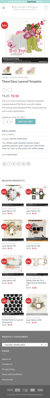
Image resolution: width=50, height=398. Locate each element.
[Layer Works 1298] (37, 304)
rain (29, 148)
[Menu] (3, 8)
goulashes (14, 146)
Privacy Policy (8, 369)
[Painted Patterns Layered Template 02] (13, 304)
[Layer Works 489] (37, 230)
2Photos (9, 143)
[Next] (43, 40)
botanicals (22, 143)
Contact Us (7, 364)
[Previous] (6, 40)
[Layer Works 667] (13, 265)
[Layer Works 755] (37, 195)
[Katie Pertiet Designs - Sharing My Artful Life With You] (25, 8)
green (21, 146)
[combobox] (25, 345)
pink (19, 148)
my (16, 148)
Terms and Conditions (12, 374)
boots (15, 143)
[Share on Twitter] (14, 164)
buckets (30, 143)
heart (31, 146)
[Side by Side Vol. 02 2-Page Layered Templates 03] (37, 265)
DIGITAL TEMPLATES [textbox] (23, 344)
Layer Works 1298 (33, 320)
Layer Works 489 (33, 246)
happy (26, 146)
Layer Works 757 (9, 211)
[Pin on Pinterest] (23, 164)
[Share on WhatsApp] (4, 164)
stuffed (34, 148)
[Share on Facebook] (9, 164)
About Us (6, 359)
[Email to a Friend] (19, 164)
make (4, 148)
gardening (6, 146)
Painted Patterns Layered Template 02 (12, 321)
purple (24, 148)
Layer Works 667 (9, 281)
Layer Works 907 (9, 246)
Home (5, 77)
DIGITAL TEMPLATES (19, 77)
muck (12, 148)
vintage (40, 148)
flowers (37, 143)
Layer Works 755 (33, 211)
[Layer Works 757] (13, 195)
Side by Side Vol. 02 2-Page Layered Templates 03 (36, 282)
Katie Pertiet (39, 146)
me (8, 148)
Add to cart (25, 121)
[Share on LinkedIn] (28, 164)
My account (7, 379)
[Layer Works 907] (13, 230)
